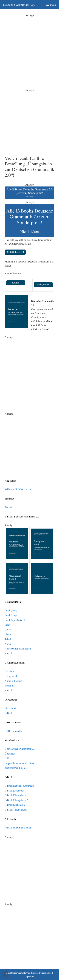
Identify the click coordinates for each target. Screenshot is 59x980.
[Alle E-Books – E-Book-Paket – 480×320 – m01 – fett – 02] (29, 235)
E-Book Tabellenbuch (16, 809)
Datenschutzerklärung (42, 972)
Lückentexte (11, 708)
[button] (5, 974)
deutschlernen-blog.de (16, 767)
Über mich (10, 753)
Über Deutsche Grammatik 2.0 (20, 748)
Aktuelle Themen (13, 680)
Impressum (29, 976)
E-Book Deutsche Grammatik (19, 785)
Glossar (8, 629)
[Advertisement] (29, 46)
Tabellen (9, 639)
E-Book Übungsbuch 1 (16, 795)
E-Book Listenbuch (14, 790)
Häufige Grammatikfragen (18, 648)
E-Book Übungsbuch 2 (16, 800)
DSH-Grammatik (13, 731)
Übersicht (9, 671)
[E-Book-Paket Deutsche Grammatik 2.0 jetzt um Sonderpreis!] (29, 197)
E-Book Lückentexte (15, 804)
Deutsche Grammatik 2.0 (19, 4)
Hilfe (7, 758)
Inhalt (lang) (11, 615)
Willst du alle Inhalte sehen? (19, 489)
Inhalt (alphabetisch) (15, 620)
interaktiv (9, 685)
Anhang (9, 643)
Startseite (9, 507)
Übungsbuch (11, 676)
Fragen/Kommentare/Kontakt (19, 763)
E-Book (9, 653)
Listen (8, 634)
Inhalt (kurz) (11, 610)
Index (7, 624)
